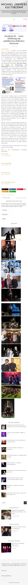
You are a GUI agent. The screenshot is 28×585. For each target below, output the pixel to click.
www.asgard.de (4, 136)
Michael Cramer (6, 197)
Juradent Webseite (14, 33)
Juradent (3, 194)
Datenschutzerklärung (6, 575)
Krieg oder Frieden (10, 194)
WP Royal (17, 582)
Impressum (3, 570)
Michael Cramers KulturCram (14, 6)
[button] (5, 189)
